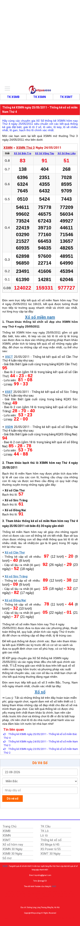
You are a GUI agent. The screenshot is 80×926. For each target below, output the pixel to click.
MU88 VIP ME (38, 894)
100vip (49, 894)
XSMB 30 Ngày (12, 853)
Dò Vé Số (40, 763)
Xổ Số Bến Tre (22, 153)
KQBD (31, 891)
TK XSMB (13, 97)
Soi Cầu (65, 918)
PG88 (59, 918)
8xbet (38, 918)
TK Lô (44, 831)
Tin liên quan (13, 729)
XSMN (8, 148)
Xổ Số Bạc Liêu (66, 153)
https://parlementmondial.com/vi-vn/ (57, 896)
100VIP (38, 891)
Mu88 (57, 894)
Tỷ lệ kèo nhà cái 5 (51, 891)
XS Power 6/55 (50, 849)
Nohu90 (27, 894)
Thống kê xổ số (51, 840)
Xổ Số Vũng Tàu (44, 153)
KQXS (5, 866)
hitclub (15, 918)
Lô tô (44, 835)
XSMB (6, 831)
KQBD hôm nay (24, 896)
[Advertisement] (40, 42)
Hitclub (44, 918)
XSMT (6, 840)
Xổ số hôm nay (12, 844)
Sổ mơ (6, 858)
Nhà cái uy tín (20, 891)
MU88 (35, 896)
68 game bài (29, 918)
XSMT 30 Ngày (50, 853)
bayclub (7, 918)
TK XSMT (66, 97)
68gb (21, 918)
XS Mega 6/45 (49, 844)
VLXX (63, 891)
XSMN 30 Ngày (12, 849)
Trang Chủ (9, 826)
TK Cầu (45, 826)
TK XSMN (39, 97)
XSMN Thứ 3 (25, 148)
